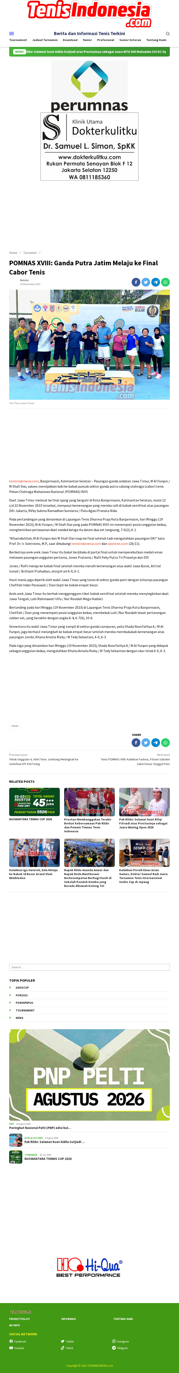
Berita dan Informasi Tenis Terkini (89, 33)
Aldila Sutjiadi (33, 1137)
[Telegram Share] (155, 282)
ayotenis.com (118, 543)
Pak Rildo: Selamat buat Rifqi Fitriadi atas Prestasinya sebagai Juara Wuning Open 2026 (143, 823)
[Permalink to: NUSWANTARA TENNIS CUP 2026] (34, 802)
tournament (25, 1010)
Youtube (19, 1348)
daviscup (22, 988)
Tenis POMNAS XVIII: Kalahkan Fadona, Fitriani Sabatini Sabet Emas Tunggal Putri (135, 759)
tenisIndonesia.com (24, 481)
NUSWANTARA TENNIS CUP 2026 (30, 819)
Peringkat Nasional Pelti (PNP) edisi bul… (40, 1128)
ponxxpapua (24, 1003)
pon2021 (22, 995)
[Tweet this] (145, 282)
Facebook (20, 1341)
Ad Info (14, 1325)
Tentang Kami (123, 1319)
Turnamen (30, 1154)
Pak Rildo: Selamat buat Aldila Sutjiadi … (54, 1142)
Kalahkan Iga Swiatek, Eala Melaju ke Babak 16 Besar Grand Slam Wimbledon (33, 874)
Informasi (68, 1319)
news (15, 726)
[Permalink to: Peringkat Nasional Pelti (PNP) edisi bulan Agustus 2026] (89, 1075)
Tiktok (69, 1348)
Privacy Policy (19, 1319)
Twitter (70, 1341)
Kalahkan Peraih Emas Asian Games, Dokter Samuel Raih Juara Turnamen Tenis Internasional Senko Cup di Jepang (143, 876)
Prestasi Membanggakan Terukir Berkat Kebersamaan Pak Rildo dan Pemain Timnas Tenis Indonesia (87, 825)
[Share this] (136, 282)
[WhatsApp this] (165, 282)
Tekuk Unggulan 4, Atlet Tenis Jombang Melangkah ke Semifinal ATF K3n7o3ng (43, 759)
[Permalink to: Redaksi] (13, 282)
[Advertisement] (89, 213)
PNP (11, 1123)
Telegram (122, 1348)
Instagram (123, 1341)
